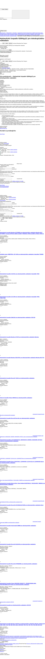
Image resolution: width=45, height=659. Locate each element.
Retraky (24, 637)
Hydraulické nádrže (13, 34)
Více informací (3, 200)
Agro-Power (2, 134)
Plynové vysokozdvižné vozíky (16, 637)
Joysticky (16, 33)
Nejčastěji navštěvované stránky (6, 644)
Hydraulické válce (3, 33)
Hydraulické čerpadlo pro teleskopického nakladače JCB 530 (15, 605)
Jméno (13, 167)
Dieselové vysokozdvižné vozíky (16, 636)
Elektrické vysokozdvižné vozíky (28, 636)
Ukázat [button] (8, 149)
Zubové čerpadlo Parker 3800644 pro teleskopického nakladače (16, 397)
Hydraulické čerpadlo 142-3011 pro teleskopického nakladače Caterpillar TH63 (19, 273)
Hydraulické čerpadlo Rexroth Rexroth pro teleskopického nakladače (17, 418)
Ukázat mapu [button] (19, 163)
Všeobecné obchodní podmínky (6, 643)
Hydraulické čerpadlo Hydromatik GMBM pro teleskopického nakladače (18, 525)
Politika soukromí (16, 643)
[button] (22, 25)
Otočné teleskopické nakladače (9, 638)
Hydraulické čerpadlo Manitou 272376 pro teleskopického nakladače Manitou (19, 337)
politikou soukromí (15, 181)
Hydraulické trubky (13, 35)
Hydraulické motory (39, 32)
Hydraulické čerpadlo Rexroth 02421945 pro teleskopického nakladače (18, 544)
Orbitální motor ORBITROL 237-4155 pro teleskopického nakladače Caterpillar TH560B (21, 254)
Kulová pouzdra (27, 34)
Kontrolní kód (19, 178)
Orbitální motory (34, 34)
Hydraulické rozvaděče (30, 32)
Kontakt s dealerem (4, 56)
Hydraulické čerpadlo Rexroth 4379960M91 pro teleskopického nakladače (18, 563)
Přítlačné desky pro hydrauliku (24, 33)
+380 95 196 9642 (12, 199)
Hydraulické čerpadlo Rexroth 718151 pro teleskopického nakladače (17, 378)
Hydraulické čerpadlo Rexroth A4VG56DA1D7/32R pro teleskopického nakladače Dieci (21, 505)
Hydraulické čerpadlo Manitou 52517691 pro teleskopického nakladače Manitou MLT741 (22, 357)
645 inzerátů (6, 143)
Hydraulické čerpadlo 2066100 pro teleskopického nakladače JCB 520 (17, 317)
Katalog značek (40, 643)
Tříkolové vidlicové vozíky (5, 637)
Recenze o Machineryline (31, 643)
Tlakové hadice (7, 34)
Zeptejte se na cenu (4, 64)
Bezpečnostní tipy (3, 128)
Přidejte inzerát (3, 285)
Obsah (12, 176)
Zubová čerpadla (10, 33)
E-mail (13, 173)
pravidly (21, 181)
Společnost (14, 169)
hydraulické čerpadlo (6, 67)
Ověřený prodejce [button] (3, 142)
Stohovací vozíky (38, 636)
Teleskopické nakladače (5, 636)
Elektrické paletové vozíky (31, 637)
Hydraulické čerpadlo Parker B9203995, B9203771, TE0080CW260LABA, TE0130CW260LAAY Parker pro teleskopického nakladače (18, 584)
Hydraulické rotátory (34, 33)
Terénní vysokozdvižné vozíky (21, 638)
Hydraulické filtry (21, 34)
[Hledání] (20, 14)
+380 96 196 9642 (13, 149)
